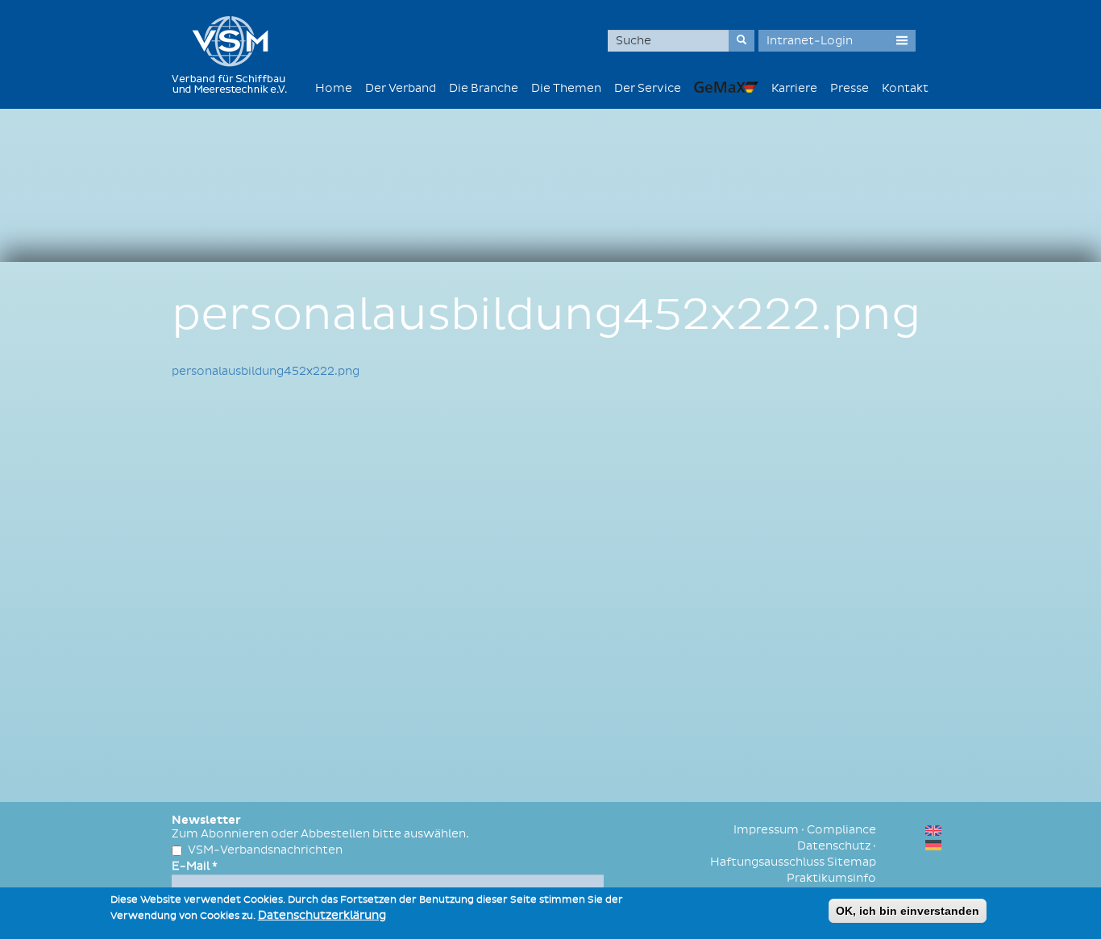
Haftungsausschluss (767, 862)
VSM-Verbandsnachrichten (265, 850)
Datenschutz (833, 846)
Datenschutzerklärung (322, 915)
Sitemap (851, 862)
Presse (849, 88)
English (933, 830)
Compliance (841, 830)
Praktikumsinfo (831, 878)
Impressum (766, 830)
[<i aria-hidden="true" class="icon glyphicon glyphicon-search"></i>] (741, 41)
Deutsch (933, 845)
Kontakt (905, 88)
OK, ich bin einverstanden (907, 910)
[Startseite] (235, 54)
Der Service (647, 88)
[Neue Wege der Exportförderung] (726, 86)
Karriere (794, 88)
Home (333, 88)
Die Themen (566, 88)
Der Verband (400, 88)
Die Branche (483, 88)
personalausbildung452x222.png (265, 371)
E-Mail (195, 866)
